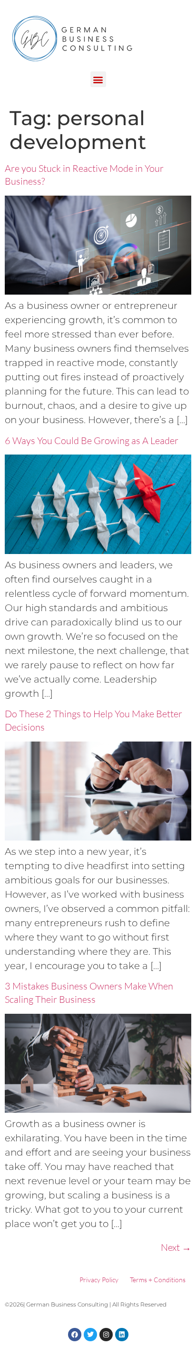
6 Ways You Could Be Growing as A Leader (91, 440)
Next (176, 1247)
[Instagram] (106, 1334)
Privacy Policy (98, 1280)
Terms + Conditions (158, 1280)
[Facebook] (74, 1334)
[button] (98, 79)
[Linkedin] (121, 1334)
